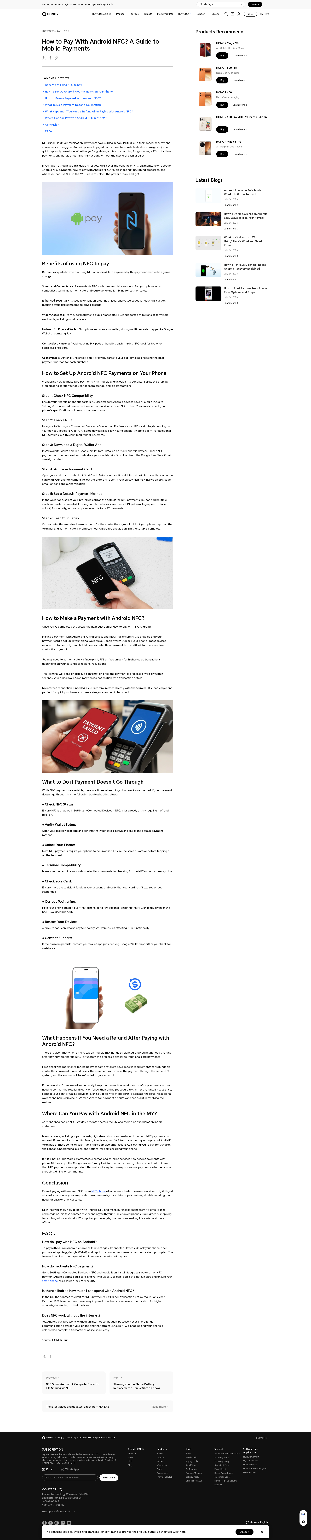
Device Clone (249, 1472)
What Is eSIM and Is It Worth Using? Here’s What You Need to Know (244, 241)
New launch (191, 1457)
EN (261, 14)
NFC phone (98, 1191)
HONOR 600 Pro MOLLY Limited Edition (241, 117)
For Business (191, 1469)
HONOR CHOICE (164, 1477)
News (130, 1457)
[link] (232, 14)
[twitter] (44, 58)
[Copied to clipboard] (56, 58)
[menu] (239, 14)
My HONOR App (250, 1461)
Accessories (162, 1473)
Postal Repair (220, 1469)
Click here (179, 1531)
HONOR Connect (251, 1457)
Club (130, 1461)
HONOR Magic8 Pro (228, 141)
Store (250, 14)
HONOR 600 (224, 92)
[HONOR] (50, 1437)
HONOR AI (184, 14)
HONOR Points (250, 1465)
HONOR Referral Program (255, 1468)
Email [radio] (49, 1469)
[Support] (207, 14)
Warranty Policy (221, 1457)
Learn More (239, 55)
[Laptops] (140, 14)
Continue (255, 4)
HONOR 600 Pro (226, 67)
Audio (159, 1469)
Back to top (261, 1438)
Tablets (148, 14)
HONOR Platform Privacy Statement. (58, 1463)
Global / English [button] (207, 4)
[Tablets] (153, 14)
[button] (222, 55)
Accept (244, 1532)
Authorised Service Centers (227, 1453)
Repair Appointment (223, 1473)
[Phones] (125, 14)
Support (201, 14)
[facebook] (50, 58)
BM (267, 14)
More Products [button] (165, 14)
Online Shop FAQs (194, 1481)
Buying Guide (192, 1461)
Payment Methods (194, 1473)
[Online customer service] (303, 1522)
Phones (120, 14)
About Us (132, 1453)
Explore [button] (215, 14)
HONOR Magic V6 (101, 14)
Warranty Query (221, 1461)
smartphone (50, 1281)
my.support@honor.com (57, 1511)
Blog (130, 1465)
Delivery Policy (192, 1477)
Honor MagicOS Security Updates (225, 1483)
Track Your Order (222, 1477)
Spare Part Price (221, 1465)
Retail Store (191, 1465)
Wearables (162, 1465)
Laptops (134, 14)
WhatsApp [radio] (72, 1469)
